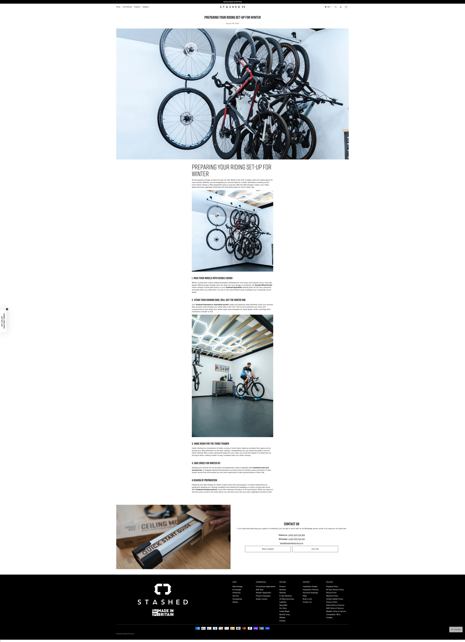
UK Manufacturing (286, 599)
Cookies (329, 617)
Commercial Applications (265, 586)
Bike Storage (237, 586)
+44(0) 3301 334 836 (296, 535)
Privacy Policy (331, 602)
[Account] (340, 7)
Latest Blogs (284, 611)
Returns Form (331, 593)
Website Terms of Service (336, 611)
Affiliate (282, 617)
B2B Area (259, 589)
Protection (236, 593)
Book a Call (307, 599)
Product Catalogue (263, 596)
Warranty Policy (332, 596)
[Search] (335, 7)
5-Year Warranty (285, 596)
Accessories (237, 599)
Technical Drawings (310, 593)
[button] (3, 321)
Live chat (315, 549)
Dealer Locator (261, 599)
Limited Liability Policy (334, 599)
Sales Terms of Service (335, 605)
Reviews (282, 589)
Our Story (283, 608)
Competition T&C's (333, 614)
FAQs (305, 596)
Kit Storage (236, 589)
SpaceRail (283, 605)
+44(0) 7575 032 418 (296, 539)
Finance (282, 586)
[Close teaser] (7, 309)
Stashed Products (128, 634)
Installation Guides (310, 586)
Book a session (268, 549)
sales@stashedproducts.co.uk (291, 543)
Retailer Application (263, 593)
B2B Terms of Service (334, 608)
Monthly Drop (284, 614)
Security (235, 596)
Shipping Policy (332, 586)
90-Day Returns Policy (335, 589)
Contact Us (307, 602)
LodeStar (282, 602)
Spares (235, 602)
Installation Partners (310, 589)
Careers (282, 620)
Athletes (282, 593)
